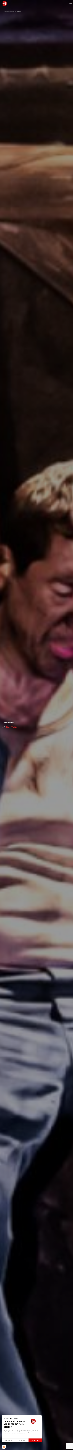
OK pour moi (35, 1440)
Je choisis (22, 1440)
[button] (4, 1447)
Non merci (8, 1440)
